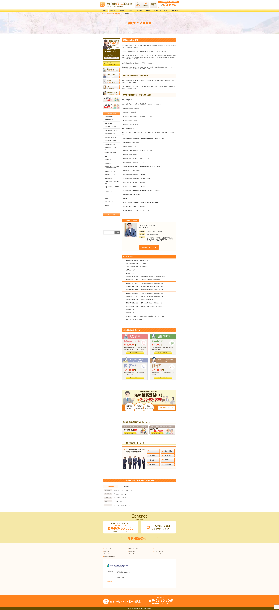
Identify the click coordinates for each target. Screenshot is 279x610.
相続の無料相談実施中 (109, 556)
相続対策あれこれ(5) (110, 175)
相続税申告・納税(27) (110, 137)
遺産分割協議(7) (109, 123)
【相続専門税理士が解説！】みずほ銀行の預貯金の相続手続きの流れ (144, 280)
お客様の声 (148, 10)
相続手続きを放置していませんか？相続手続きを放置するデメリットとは (145, 316)
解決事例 (139, 10)
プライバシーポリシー (110, 202)
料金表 (130, 10)
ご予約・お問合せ (158, 551)
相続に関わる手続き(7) (110, 127)
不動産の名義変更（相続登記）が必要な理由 (137, 263)
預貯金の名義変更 (130, 273)
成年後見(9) (108, 163)
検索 (118, 232)
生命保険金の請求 (130, 270)
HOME (104, 10)
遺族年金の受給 (130, 313)
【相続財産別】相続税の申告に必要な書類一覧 (138, 260)
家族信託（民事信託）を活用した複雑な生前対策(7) (112, 167)
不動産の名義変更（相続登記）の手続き (136, 266)
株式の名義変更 (130, 309)
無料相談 (122, 10)
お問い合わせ (175, 10)
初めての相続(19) (109, 120)
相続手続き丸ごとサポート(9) (111, 148)
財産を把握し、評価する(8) (111, 130)
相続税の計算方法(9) (110, 134)
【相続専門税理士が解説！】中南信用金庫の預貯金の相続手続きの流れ (144, 296)
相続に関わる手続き (128, 256)
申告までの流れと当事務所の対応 (112, 187)
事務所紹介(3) (108, 178)
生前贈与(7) (108, 159)
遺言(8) (106, 156)
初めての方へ (146, 5)
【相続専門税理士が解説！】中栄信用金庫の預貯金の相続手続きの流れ (144, 290)
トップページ (107, 548)
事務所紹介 (113, 10)
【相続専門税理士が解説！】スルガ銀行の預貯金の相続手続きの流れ (144, 306)
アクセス (166, 10)
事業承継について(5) (110, 171)
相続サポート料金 (133, 548)
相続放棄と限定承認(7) (110, 144)
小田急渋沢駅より (138, 4)
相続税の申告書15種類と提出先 (134, 319)
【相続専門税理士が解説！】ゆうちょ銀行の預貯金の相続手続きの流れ (144, 283)
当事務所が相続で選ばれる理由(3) (112, 182)
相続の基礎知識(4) (109, 116)
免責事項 (107, 205)
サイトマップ (108, 209)
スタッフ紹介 (107, 553)
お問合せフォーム (109, 191)
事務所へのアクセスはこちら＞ (114, 581)
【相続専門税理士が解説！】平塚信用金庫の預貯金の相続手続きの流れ (144, 293)
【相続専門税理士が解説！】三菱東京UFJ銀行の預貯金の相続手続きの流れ (145, 276)
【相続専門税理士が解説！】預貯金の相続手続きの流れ (140, 299)
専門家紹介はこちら (148, 247)
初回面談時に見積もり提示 (153, 4)
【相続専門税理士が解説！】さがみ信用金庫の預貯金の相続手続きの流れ (145, 286)
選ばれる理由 (157, 10)
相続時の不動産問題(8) (110, 141)
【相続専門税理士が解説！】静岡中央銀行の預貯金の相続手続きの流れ (144, 303)
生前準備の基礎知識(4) (110, 152)
